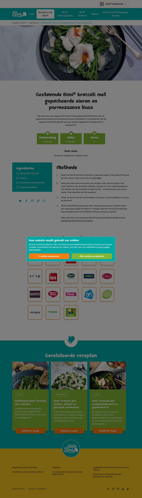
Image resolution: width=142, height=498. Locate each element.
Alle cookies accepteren (92, 256)
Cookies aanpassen (49, 256)
